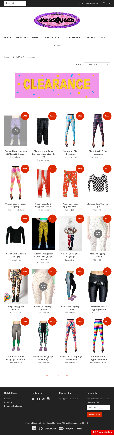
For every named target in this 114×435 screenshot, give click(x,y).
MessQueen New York (51, 423)
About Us (8, 402)
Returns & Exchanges (13, 406)
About (104, 37)
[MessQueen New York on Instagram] (47, 399)
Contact (58, 45)
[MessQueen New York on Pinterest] (43, 399)
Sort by (79, 64)
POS (63, 423)
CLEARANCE (18, 57)
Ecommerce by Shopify (79, 423)
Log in (77, 3)
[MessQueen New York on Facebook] (38, 399)
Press (91, 37)
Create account (91, 3)
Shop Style (52, 37)
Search (7, 399)
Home (7, 37)
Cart (108, 3)
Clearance (73, 37)
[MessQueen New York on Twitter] (33, 399)
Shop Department (27, 37)
